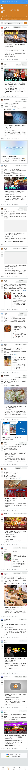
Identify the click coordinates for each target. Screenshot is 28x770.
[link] (22, 5)
